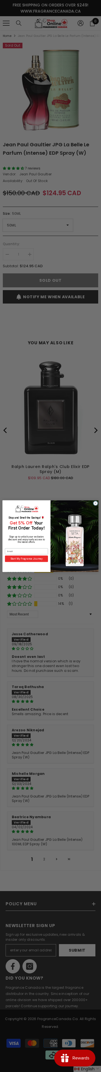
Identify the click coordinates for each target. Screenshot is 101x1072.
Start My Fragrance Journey (26, 558)
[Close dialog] (95, 503)
